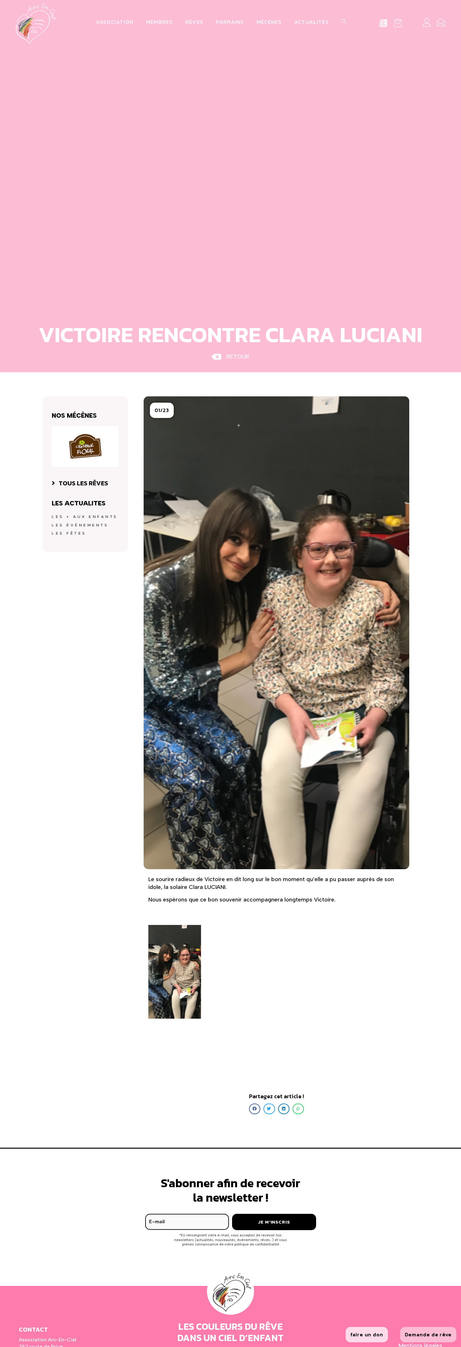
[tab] (85, 483)
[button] (162, 410)
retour (237, 356)
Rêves (194, 22)
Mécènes (269, 22)
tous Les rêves (83, 483)
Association (114, 22)
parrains (230, 22)
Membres (159, 22)
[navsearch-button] (343, 22)
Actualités (311, 22)
